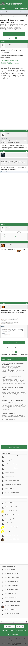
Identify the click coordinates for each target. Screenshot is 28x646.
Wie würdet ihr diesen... (11, 468)
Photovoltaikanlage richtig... (12, 581)
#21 (26, 41)
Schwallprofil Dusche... (11, 460)
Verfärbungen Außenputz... (12, 464)
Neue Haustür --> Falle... (11, 506)
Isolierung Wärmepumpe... (12, 535)
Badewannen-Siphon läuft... (12, 480)
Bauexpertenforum (9, 626)
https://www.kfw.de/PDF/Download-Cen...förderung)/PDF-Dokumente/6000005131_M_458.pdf (9, 62)
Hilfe (3, 630)
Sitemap (7, 630)
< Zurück (11, 38)
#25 (26, 241)
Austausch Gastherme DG (8, 413)
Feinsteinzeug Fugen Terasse (13, 484)
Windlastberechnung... (11, 597)
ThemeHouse (18, 640)
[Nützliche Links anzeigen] (26, 16)
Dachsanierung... (9, 476)
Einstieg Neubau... (10, 531)
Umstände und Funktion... (12, 573)
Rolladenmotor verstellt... (12, 456)
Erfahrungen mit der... (11, 519)
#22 (26, 130)
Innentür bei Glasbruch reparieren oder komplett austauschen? (12, 401)
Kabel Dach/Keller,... (10, 569)
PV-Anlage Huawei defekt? (12, 613)
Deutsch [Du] (20, 626)
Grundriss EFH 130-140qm (12, 511)
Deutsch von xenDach (21, 638)
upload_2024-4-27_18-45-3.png (16, 329)
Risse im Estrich (9, 488)
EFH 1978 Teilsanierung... (12, 492)
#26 (26, 303)
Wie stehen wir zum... (11, 593)
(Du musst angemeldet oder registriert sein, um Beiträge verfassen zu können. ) (14, 348)
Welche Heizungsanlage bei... (13, 605)
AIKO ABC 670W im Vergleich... (13, 577)
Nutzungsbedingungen (21, 630)
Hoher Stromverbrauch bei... (13, 601)
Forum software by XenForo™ (9, 638)
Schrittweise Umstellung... (12, 589)
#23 (26, 151)
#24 (26, 224)
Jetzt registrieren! (14, 447)
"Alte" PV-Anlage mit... (11, 609)
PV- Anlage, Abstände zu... (12, 585)
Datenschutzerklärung (13, 634)
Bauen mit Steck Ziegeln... (12, 527)
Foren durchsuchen (5, 12)
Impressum (12, 630)
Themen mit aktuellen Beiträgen (19, 12)
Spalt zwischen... (9, 472)
